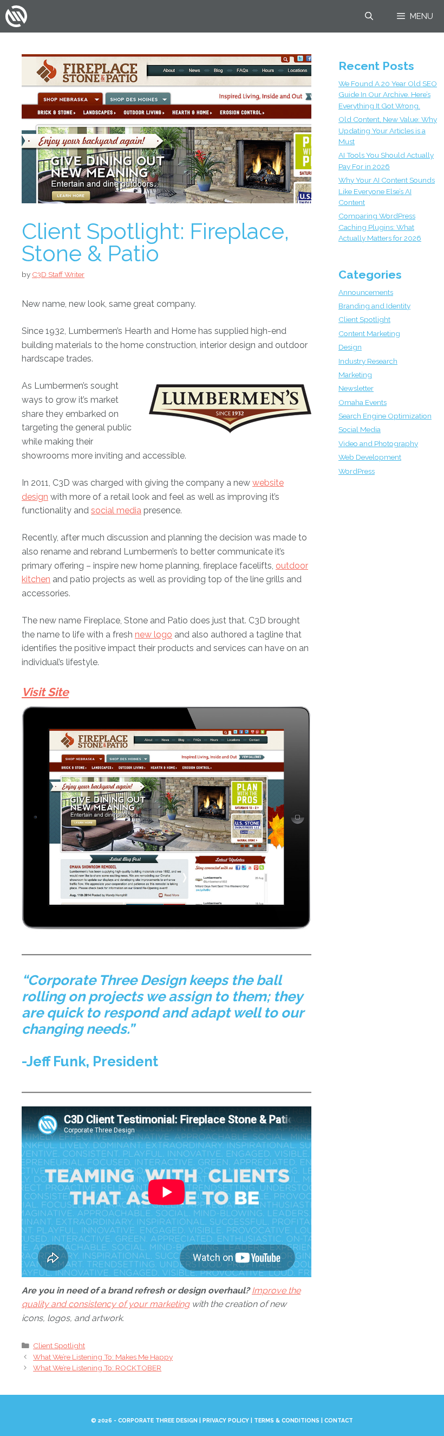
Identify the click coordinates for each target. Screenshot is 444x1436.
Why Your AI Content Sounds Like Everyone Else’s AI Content (386, 191)
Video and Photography (378, 443)
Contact (338, 1420)
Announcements (365, 292)
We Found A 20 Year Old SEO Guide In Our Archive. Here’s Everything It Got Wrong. (387, 94)
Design (350, 347)
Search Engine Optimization (385, 415)
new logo (153, 634)
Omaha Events (362, 402)
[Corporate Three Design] (16, 16)
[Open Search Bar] (368, 16)
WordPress (356, 471)
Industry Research (367, 361)
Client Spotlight (59, 1345)
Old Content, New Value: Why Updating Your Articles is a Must (387, 130)
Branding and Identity (374, 305)
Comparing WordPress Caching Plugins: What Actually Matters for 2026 (379, 226)
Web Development (369, 457)
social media (116, 510)
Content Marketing (369, 333)
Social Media (359, 429)
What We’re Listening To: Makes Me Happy (103, 1357)
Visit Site (45, 692)
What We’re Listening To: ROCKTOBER (97, 1367)
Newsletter (356, 388)
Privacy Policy (226, 1420)
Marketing (355, 374)
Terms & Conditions (286, 1420)
